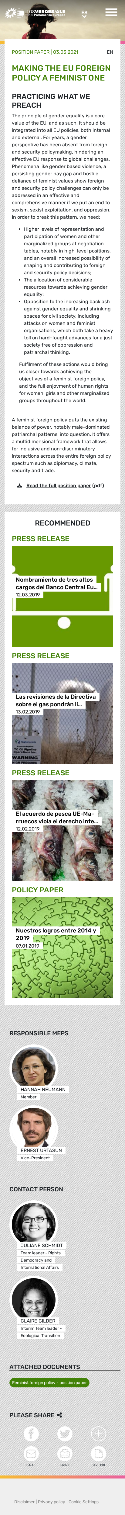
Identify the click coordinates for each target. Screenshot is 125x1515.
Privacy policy (51, 1501)
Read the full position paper (58, 485)
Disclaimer (24, 1501)
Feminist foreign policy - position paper (49, 1382)
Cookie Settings (84, 1501)
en (110, 52)
